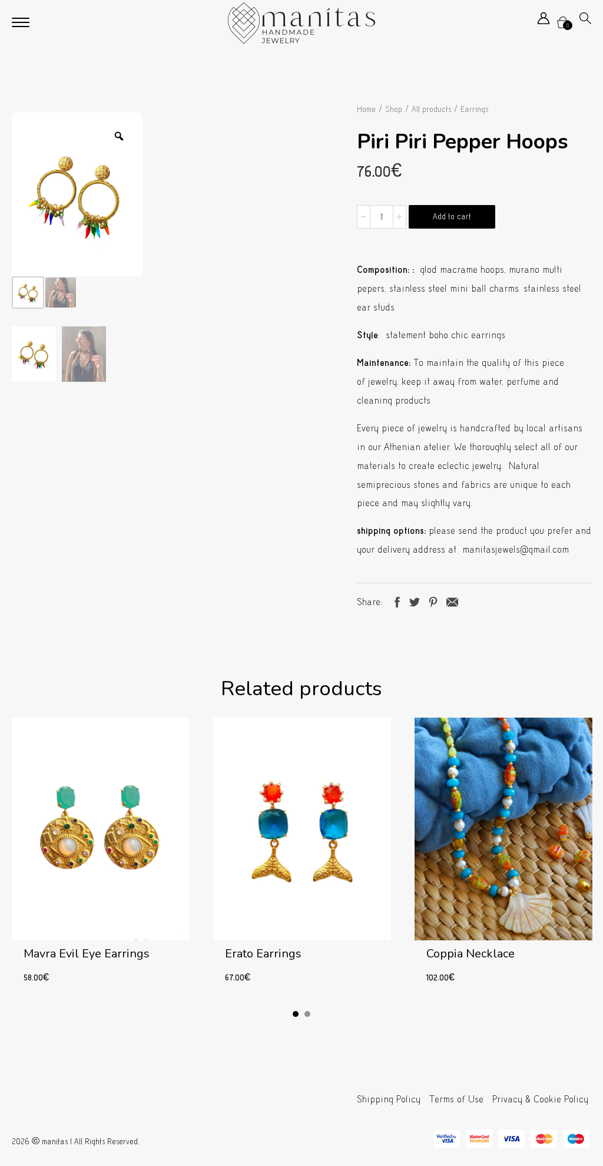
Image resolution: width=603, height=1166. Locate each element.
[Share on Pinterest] (433, 600)
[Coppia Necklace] (503, 857)
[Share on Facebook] (397, 600)
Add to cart (452, 216)
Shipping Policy (388, 1099)
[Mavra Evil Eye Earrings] (101, 857)
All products (431, 109)
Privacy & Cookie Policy (540, 1099)
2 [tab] (307, 1014)
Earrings (474, 109)
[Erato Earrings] (302, 857)
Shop (393, 109)
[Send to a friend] (452, 600)
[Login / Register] (543, 21)
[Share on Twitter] (414, 600)
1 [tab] (296, 1014)
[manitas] (301, 23)
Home (366, 109)
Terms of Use (456, 1099)
